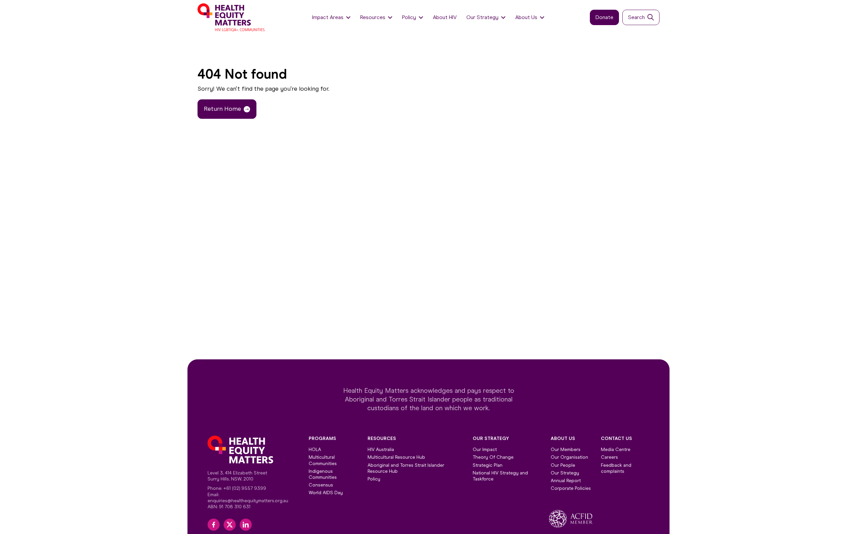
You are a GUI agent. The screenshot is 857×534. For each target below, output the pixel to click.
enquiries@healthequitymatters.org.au (248, 501)
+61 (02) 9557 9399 (244, 488)
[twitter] (230, 525)
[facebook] (214, 525)
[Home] (232, 17)
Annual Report (566, 480)
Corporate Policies (571, 488)
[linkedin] (246, 525)
